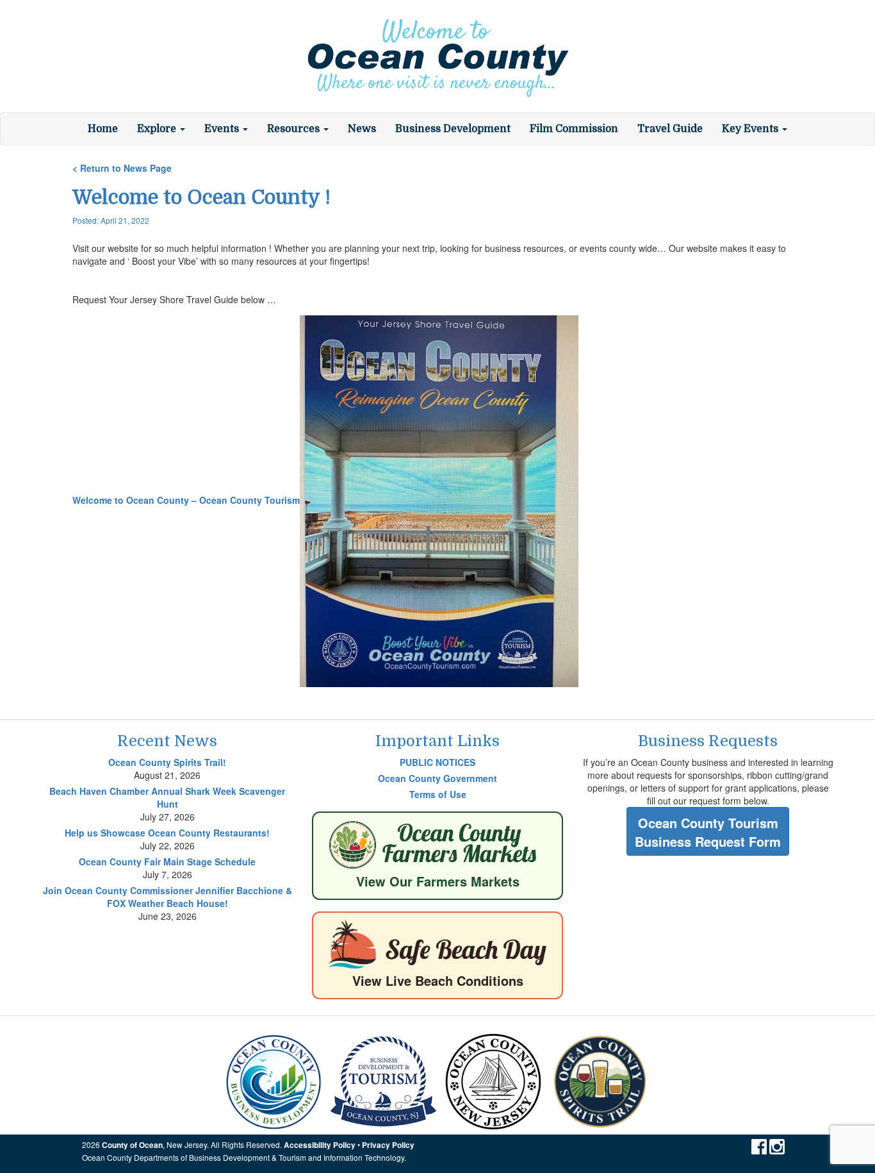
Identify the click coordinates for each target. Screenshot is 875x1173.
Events (222, 129)
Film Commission (574, 129)
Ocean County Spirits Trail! (167, 762)
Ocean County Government (437, 778)
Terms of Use (437, 794)
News (362, 129)
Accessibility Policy (320, 1145)
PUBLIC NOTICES (437, 762)
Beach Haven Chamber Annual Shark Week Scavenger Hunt (167, 797)
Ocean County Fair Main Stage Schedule (167, 861)
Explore (158, 129)
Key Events (751, 129)
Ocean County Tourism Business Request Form (708, 832)
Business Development (453, 129)
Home (103, 129)
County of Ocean (132, 1145)
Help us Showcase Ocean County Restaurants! (167, 832)
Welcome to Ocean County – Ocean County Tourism (186, 500)
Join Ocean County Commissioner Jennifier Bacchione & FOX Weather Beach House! (167, 897)
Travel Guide (670, 129)
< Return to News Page (122, 168)
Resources (294, 129)
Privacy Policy (388, 1145)
